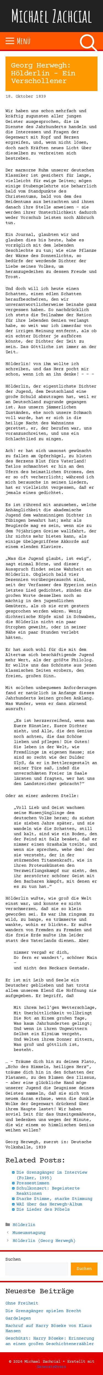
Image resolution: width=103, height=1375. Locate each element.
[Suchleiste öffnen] (89, 41)
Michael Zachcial (51, 16)
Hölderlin (24, 1224)
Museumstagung (29, 1232)
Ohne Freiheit (21, 1303)
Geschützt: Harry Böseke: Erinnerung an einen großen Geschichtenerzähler (49, 1341)
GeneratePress (51, 1367)
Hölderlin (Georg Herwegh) (44, 1240)
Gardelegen (18, 1318)
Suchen (13, 1259)
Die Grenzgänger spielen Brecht (43, 1311)
